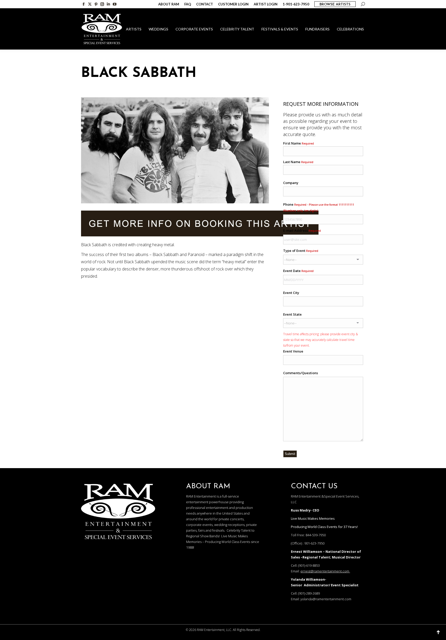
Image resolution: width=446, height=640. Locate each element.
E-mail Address (302, 230)
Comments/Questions (300, 373)
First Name (298, 143)
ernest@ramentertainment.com (324, 571)
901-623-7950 (314, 543)
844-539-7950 (316, 535)
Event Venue (293, 351)
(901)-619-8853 (309, 565)
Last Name (298, 161)
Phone (318, 207)
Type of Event (300, 250)
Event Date (298, 270)
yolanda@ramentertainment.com (325, 599)
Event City (291, 292)
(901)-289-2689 (309, 593)
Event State (292, 314)
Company (290, 182)
